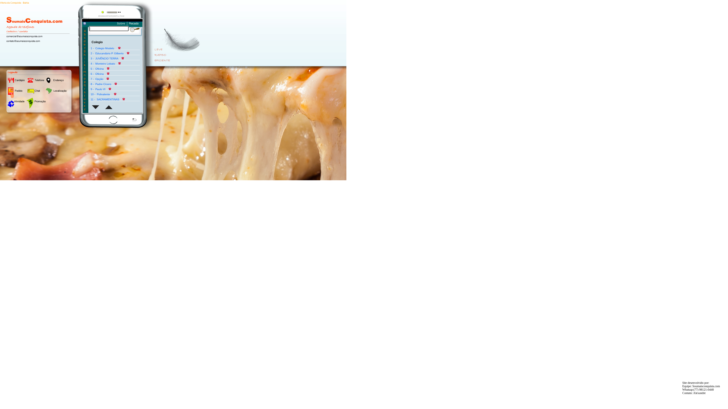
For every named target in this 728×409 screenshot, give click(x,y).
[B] (85, 34)
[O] (85, 79)
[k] (85, 65)
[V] (85, 102)
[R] (85, 89)
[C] (85, 38)
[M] (85, 72)
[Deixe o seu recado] (134, 25)
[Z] (85, 109)
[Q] (85, 85)
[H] (85, 55)
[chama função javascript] (95, 109)
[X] (85, 106)
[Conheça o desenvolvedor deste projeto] (121, 25)
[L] (85, 68)
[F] (85, 48)
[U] (85, 99)
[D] (85, 41)
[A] (85, 31)
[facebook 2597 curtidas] (84, 24)
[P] (85, 82)
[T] (85, 96)
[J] (85, 62)
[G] (85, 51)
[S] (85, 92)
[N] (85, 75)
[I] (85, 58)
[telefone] (119, 48)
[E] (85, 45)
